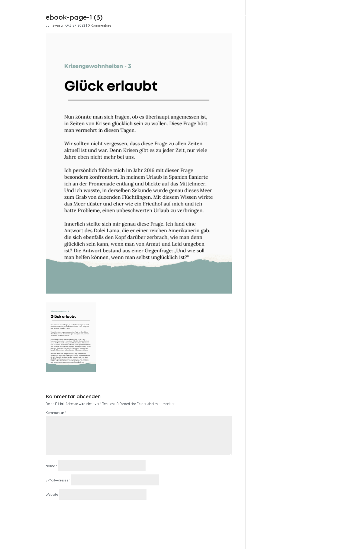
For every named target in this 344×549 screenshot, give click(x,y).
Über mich (228, 16)
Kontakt (252, 16)
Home (187, 16)
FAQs (271, 16)
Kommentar (56, 413)
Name (51, 466)
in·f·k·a (206, 16)
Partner (290, 16)
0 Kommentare (99, 25)
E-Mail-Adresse (58, 480)
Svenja (57, 25)
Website (52, 494)
